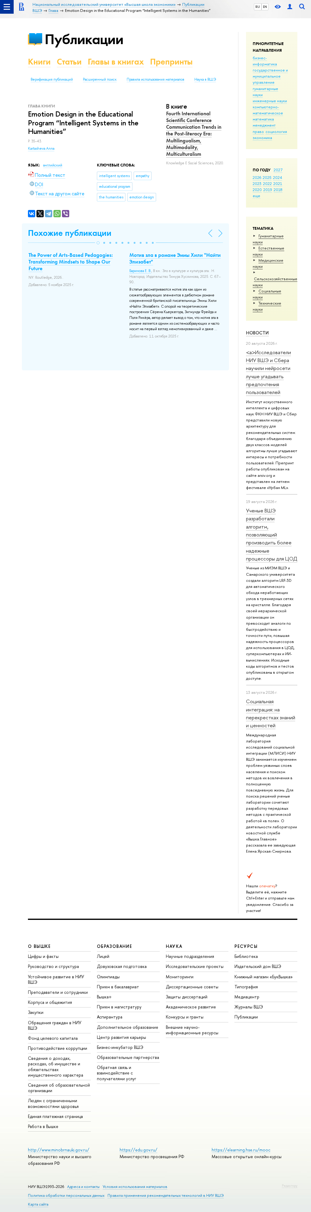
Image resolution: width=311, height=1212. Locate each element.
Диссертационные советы (192, 987)
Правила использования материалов (155, 79)
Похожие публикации (69, 233)
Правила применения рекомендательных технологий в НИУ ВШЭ (166, 1195)
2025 (267, 177)
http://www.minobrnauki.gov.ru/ (58, 1150)
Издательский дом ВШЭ (257, 966)
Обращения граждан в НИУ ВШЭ (54, 1025)
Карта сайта (38, 1204)
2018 (278, 189)
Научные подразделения (190, 956)
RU (257, 7)
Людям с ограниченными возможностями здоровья (53, 1103)
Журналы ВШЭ (248, 1007)
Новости (257, 333)
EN (265, 7)
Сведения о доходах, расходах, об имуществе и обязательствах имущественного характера (55, 1066)
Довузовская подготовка (122, 966)
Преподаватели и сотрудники (58, 992)
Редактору (289, 1185)
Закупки (35, 1012)
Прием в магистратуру (119, 1007)
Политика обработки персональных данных (66, 1195)
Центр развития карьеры (121, 1037)
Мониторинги (179, 977)
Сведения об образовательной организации (59, 1087)
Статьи (69, 61)
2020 (257, 189)
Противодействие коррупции (57, 1048)
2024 (277, 177)
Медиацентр (246, 997)
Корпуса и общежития (50, 1002)
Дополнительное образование (127, 1027)
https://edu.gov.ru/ (138, 1150)
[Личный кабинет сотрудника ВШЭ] (289, 7)
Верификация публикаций (52, 79)
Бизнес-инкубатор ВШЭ (120, 1047)
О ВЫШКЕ (39, 946)
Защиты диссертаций (186, 997)
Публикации (84, 39)
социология (276, 131)
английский (52, 165)
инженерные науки (270, 100)
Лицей (103, 956)
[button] (98, 243)
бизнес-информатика (265, 61)
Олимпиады (108, 977)
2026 (257, 177)
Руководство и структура (53, 966)
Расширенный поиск (100, 79)
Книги (39, 61)
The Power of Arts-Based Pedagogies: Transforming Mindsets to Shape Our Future (71, 262)
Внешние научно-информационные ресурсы (192, 1030)
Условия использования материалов (135, 1186)
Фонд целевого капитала (53, 1038)
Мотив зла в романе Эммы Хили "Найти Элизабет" (175, 258)
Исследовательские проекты (195, 966)
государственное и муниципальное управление (270, 76)
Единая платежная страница (55, 1116)
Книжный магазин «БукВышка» (263, 977)
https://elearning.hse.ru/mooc (241, 1150)
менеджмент (264, 125)
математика (263, 119)
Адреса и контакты (83, 1186)
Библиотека (246, 956)
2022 (267, 183)
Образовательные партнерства (128, 1057)
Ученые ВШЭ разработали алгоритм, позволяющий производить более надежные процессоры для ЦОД (271, 534)
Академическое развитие (191, 1007)
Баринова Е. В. (140, 270)
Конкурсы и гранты (184, 1017)
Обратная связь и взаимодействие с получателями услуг (116, 1072)
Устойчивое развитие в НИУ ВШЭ (56, 979)
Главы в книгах (116, 61)
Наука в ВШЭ (205, 79)
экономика (262, 137)
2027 (278, 170)
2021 (277, 183)
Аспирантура (109, 1017)
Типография (246, 987)
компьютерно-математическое (268, 110)
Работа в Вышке (43, 1126)
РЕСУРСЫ (246, 946)
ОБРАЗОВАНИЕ (114, 946)
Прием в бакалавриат (118, 987)
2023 (257, 183)
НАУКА (174, 946)
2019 (267, 189)
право (258, 131)
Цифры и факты (43, 956)
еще (256, 195)
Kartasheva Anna (41, 148)
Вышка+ (104, 997)
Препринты (171, 61)
